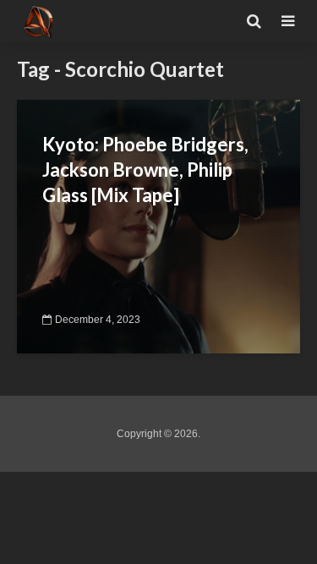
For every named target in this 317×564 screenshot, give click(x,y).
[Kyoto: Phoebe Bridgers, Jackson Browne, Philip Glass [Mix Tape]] (158, 225)
